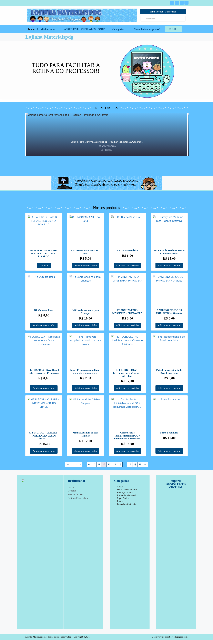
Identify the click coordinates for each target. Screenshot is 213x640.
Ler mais (43, 265)
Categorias (118, 29)
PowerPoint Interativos (127, 504)
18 (135, 464)
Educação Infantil (125, 492)
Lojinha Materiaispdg (49, 37)
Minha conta (47, 29)
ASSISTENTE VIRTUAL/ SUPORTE (85, 29)
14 (114, 464)
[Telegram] (182, 3)
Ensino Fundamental (126, 495)
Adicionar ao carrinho (85, 265)
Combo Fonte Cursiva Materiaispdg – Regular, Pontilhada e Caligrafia (107, 141)
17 (129, 464)
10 (93, 464)
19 (140, 464)
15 (120, 464)
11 (99, 464)
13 (109, 464)
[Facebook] (172, 3)
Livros (120, 501)
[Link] (186, 3)
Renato (108, 150)
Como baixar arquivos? (147, 29)
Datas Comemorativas (127, 489)
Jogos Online (123, 498)
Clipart (120, 486)
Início (31, 29)
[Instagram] (177, 3)
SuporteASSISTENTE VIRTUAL (176, 484)
